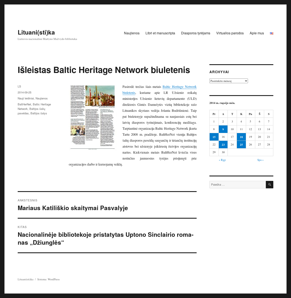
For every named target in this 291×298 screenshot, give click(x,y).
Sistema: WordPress (48, 279)
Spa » (260, 160)
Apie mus (257, 33)
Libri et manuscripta (160, 33)
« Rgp (222, 160)
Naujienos (132, 33)
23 (223, 144)
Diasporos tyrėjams (195, 33)
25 (241, 144)
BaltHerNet (24, 104)
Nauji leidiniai (26, 98)
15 (214, 137)
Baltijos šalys (38, 113)
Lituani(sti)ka (36, 32)
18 (241, 137)
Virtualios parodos (230, 33)
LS (19, 86)
